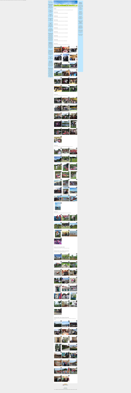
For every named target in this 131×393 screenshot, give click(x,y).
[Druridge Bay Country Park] (65, 159)
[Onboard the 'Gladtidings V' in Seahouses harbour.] (73, 72)
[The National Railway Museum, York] (58, 100)
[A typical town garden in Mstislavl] (73, 256)
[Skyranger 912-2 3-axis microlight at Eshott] (65, 65)
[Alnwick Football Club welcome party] (58, 217)
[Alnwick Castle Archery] (65, 217)
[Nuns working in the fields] (65, 256)
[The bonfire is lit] (65, 182)
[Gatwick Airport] (58, 139)
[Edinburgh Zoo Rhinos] (58, 151)
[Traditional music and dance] (65, 295)
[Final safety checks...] (73, 198)
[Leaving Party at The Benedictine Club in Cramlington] (73, 80)
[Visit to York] (58, 108)
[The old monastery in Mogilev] (58, 256)
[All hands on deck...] (65, 190)
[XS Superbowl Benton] (58, 49)
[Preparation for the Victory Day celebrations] (73, 272)
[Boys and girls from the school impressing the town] (65, 288)
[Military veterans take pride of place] (65, 280)
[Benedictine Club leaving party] (58, 88)
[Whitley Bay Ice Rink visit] (58, 115)
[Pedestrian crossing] (58, 311)
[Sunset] (58, 190)
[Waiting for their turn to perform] (58, 280)
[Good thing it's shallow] (73, 174)
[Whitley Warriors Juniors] (73, 108)
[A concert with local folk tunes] (65, 233)
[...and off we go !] (58, 205)
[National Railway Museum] (73, 100)
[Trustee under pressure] (58, 174)
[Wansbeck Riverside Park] (73, 123)
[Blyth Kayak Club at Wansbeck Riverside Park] (65, 88)
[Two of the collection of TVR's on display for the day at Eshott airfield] (73, 65)
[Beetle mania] (58, 272)
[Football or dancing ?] (58, 166)
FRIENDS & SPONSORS (80, 2)
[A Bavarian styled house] (58, 264)
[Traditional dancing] (58, 295)
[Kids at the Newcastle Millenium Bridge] (58, 57)
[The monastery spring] (73, 303)
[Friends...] (58, 233)
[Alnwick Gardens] (58, 159)
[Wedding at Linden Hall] (65, 80)
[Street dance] (73, 288)
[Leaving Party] (73, 131)
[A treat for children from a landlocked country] (73, 233)
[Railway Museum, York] (65, 100)
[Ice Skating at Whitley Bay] (65, 151)
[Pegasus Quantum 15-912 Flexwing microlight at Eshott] (58, 72)
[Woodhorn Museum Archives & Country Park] (65, 49)
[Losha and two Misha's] (65, 272)
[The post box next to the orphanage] (73, 295)
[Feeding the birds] (73, 225)
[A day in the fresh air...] (58, 225)
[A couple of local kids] (65, 264)
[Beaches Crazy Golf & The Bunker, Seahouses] (58, 80)
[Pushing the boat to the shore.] (73, 190)
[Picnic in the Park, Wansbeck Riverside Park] (73, 88)
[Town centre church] (65, 303)
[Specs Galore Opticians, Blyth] (73, 57)
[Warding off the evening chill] (73, 182)
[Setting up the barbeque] (58, 182)
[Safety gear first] (65, 166)
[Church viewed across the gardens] (58, 303)
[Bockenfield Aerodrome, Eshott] (58, 65)
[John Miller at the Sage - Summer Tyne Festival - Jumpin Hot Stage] (73, 49)
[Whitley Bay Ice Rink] (73, 151)
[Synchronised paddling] (65, 174)
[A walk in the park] (73, 264)
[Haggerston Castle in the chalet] (73, 115)
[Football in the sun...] (73, 159)
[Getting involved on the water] (73, 166)
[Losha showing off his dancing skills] (58, 288)
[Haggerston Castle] (65, 115)
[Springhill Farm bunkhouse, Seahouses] (65, 72)
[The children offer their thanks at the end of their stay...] (58, 241)
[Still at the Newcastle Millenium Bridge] (65, 57)
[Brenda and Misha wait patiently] (73, 280)
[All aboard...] (65, 198)
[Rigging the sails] (58, 198)
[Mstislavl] (58, 323)
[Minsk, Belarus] (65, 378)
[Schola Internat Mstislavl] (65, 331)
